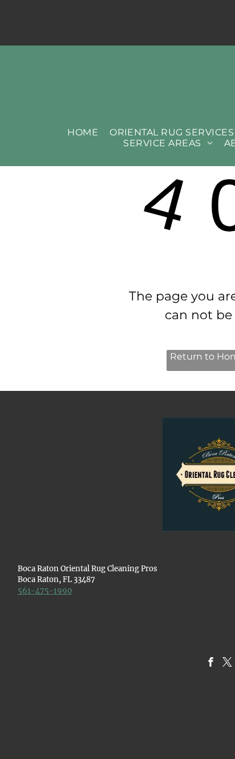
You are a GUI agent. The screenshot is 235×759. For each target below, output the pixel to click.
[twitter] (227, 663)
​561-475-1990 (45, 591)
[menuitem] (83, 132)
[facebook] (211, 663)
